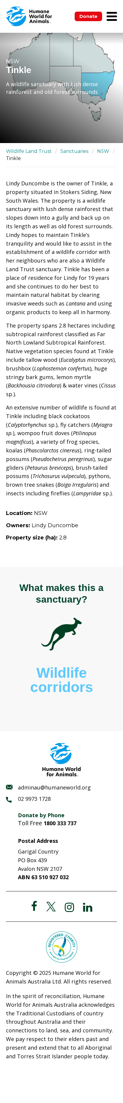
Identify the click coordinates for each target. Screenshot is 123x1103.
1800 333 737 (60, 823)
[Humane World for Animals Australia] (29, 16)
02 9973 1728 (34, 798)
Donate (88, 16)
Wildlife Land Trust (29, 151)
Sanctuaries (74, 151)
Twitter (51, 906)
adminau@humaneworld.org (54, 787)
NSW (103, 151)
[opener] (112, 16)
